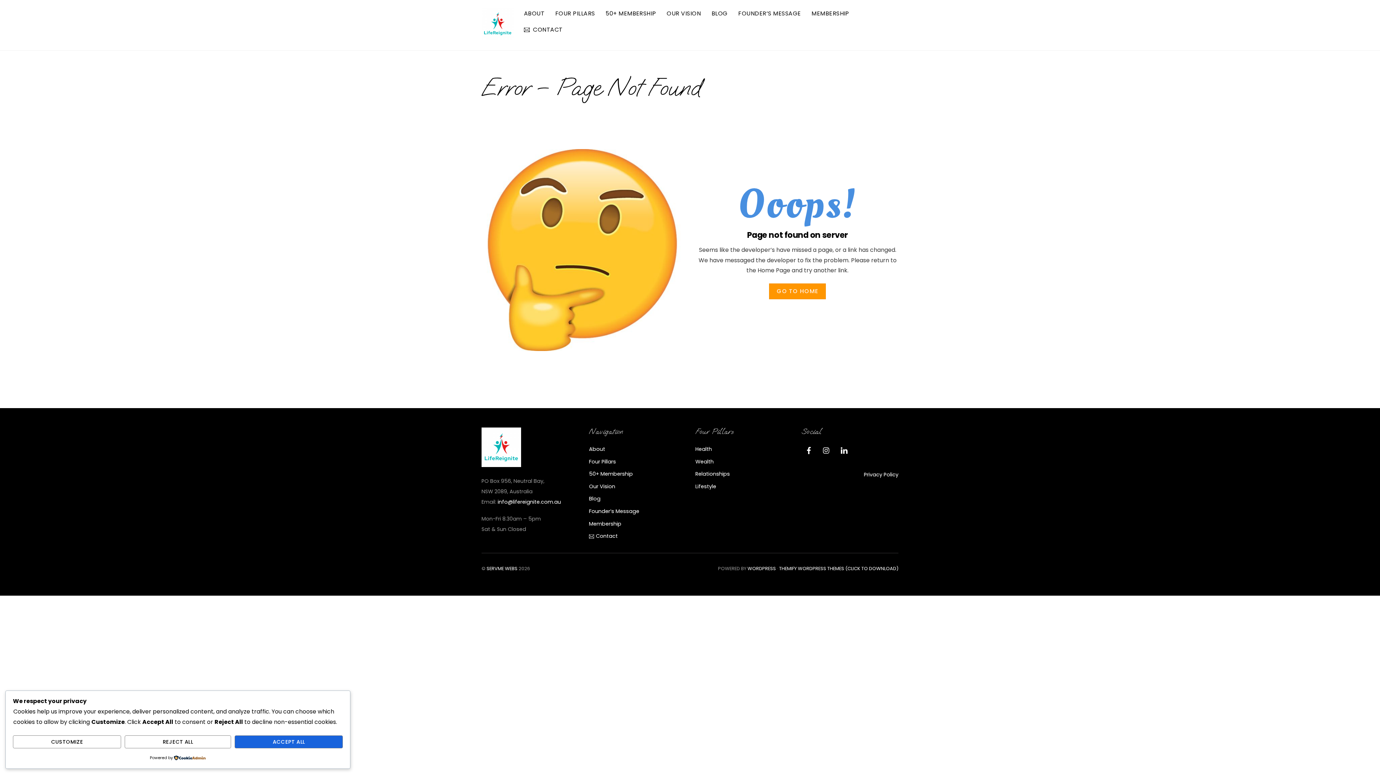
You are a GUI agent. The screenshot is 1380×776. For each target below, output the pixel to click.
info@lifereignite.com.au (529, 501)
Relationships (712, 473)
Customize (67, 741)
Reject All (178, 741)
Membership (830, 13)
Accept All (289, 741)
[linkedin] (844, 449)
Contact (547, 30)
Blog (720, 13)
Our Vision (684, 13)
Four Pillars (575, 13)
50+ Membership (631, 13)
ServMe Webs (502, 568)
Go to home (797, 291)
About (534, 13)
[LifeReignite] (498, 36)
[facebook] (809, 449)
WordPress (762, 568)
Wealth (704, 461)
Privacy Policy (881, 474)
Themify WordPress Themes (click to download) (838, 568)
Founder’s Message (769, 13)
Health (703, 449)
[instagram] (826, 449)
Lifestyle (705, 486)
